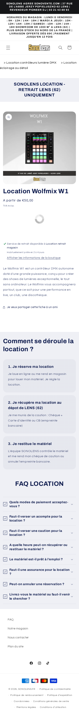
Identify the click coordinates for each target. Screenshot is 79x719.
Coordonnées (22, 701)
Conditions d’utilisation (53, 707)
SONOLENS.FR (26, 689)
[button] (8, 47)
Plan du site (16, 646)
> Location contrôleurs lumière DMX (30, 62)
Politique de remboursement (26, 695)
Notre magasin (18, 628)
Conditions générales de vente (51, 701)
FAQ (11, 619)
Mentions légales (26, 707)
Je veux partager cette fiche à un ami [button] (32, 307)
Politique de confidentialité (55, 689)
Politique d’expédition (59, 695)
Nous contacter (18, 637)
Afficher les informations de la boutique (33, 257)
